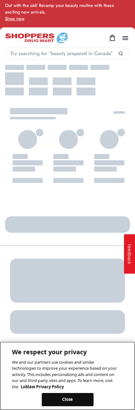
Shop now (14, 18)
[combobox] (67, 53)
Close (67, 399)
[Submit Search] (120, 53)
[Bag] (112, 38)
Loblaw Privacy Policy (42, 387)
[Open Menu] (125, 38)
